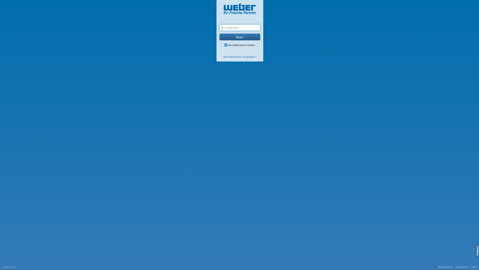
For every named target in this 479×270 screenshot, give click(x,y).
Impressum (462, 267)
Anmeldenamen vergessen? (240, 56)
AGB (473, 267)
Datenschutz (445, 267)
